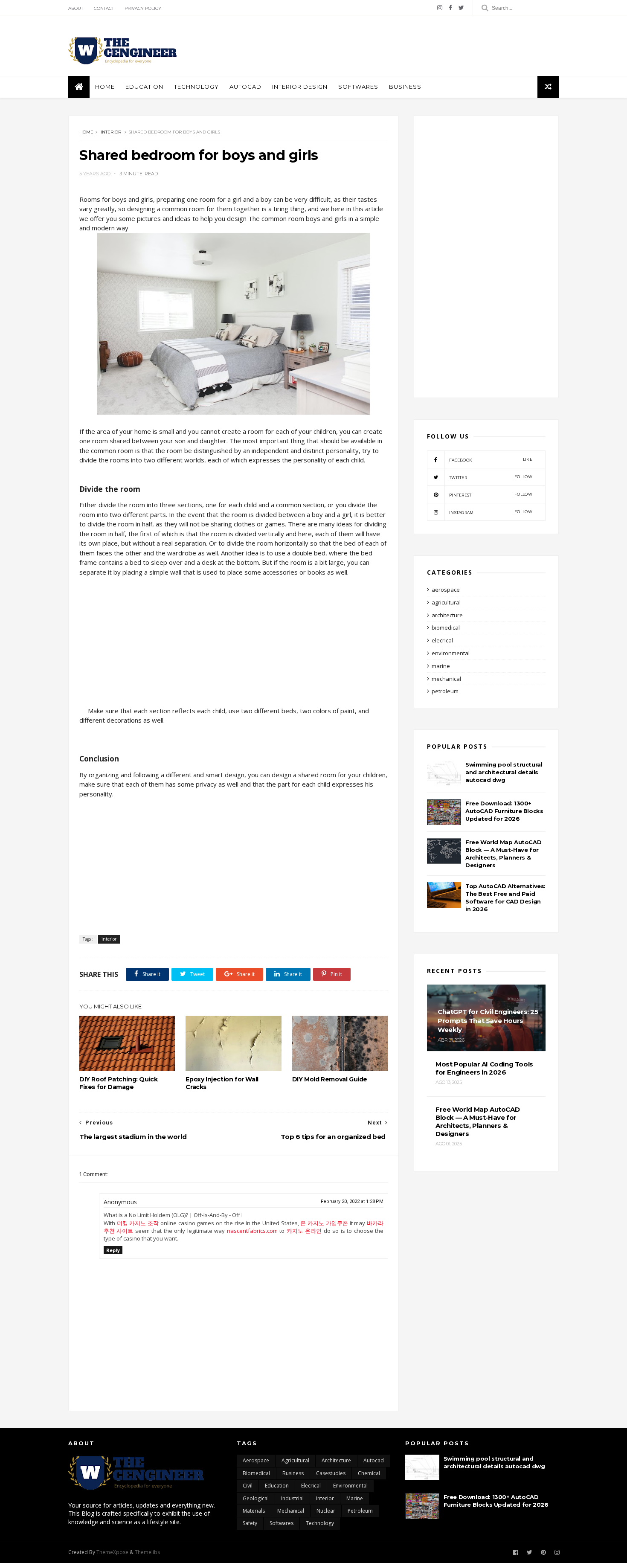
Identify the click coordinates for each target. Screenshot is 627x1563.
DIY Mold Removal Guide (329, 1079)
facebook (490, 459)
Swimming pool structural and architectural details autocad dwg (503, 772)
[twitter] (461, 7)
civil (248, 1485)
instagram (490, 512)
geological (256, 1498)
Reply (113, 1250)
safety (250, 1523)
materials (254, 1510)
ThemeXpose (112, 1552)
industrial (292, 1498)
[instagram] (439, 7)
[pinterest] (543, 1552)
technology (320, 1523)
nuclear (325, 1510)
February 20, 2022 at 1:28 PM (352, 1201)
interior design (300, 86)
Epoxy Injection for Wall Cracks (222, 1083)
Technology (196, 86)
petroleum (445, 691)
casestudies (330, 1473)
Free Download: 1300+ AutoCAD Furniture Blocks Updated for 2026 (504, 811)
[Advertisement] (403, 45)
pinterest (490, 494)
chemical (369, 1473)
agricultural (446, 602)
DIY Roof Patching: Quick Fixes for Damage (118, 1083)
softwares (358, 86)
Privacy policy (143, 8)
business (405, 86)
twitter (490, 477)
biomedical (446, 627)
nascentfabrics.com (252, 1231)
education (144, 86)
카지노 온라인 (304, 1231)
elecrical (442, 640)
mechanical (446, 679)
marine (441, 666)
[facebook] (450, 7)
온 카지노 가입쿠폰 (324, 1223)
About (75, 8)
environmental (451, 653)
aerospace (446, 589)
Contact (104, 8)
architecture (447, 615)
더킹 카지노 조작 (138, 1223)
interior (111, 132)
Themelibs (147, 1552)
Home (105, 86)
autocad (245, 86)
